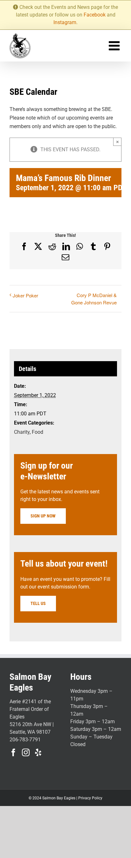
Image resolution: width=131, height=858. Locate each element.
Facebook (95, 15)
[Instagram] (26, 752)
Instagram (64, 22)
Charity (22, 432)
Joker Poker (25, 295)
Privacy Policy (90, 798)
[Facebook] (13, 752)
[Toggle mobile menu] (115, 45)
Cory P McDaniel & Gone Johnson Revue (94, 299)
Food (37, 432)
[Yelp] (38, 752)
